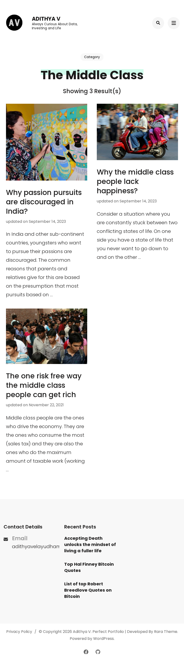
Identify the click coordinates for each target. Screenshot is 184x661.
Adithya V (46, 19)
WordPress (103, 638)
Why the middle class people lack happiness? (135, 181)
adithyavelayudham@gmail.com (52, 546)
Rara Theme (165, 631)
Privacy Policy (19, 631)
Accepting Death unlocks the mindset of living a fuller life (90, 544)
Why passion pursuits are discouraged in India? (44, 201)
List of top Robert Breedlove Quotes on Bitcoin (88, 590)
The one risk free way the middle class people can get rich (43, 385)
